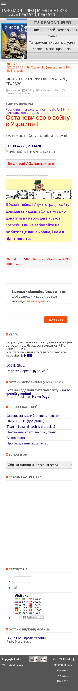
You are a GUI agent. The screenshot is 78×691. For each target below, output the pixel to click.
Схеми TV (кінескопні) (47, 67)
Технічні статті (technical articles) (31, 426)
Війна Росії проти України (26, 638)
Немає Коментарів (18, 93)
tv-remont (14, 90)
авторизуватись (38, 301)
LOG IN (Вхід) (16, 365)
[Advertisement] (52, 58)
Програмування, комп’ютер (27, 443)
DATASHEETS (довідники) (25, 421)
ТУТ (22, 348)
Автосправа (16, 437)
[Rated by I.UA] (22, 588)
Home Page (40, 396)
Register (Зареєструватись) (27, 370)
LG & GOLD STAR (15, 66)
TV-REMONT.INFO (52, 22)
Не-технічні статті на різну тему (31, 432)
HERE (28, 355)
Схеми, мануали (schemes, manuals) (33, 415)
